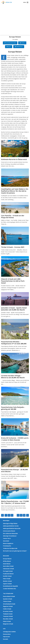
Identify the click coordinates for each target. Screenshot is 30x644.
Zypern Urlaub (7, 583)
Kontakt (5, 639)
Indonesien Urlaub (8, 568)
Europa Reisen (7, 558)
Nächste (27, 515)
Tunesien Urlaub (8, 616)
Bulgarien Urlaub (8, 624)
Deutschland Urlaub (9, 596)
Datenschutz (7, 634)
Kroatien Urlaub (8, 611)
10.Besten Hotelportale (10, 548)
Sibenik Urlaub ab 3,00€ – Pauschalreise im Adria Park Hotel (12, 281)
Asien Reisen (6, 563)
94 (24, 515)
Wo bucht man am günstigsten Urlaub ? (15, 551)
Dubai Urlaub (7, 621)
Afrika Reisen (7, 561)
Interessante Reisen (9, 531)
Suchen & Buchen (11, 43)
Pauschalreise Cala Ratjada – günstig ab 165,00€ (13, 408)
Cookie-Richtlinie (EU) (9, 588)
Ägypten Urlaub (8, 606)
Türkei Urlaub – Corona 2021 (12, 247)
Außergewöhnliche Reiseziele (11, 528)
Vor (2, 515)
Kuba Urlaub (6, 578)
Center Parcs (7, 538)
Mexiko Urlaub (7, 581)
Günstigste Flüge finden (10, 523)
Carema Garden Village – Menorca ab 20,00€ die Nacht (13, 377)
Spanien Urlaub (7, 599)
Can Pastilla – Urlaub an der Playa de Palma (12, 216)
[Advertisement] (15, 20)
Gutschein (6, 541)
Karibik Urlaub (7, 576)
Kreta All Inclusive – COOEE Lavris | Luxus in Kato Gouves (14, 439)
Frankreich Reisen (8, 573)
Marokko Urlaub (8, 619)
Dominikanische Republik (10, 586)
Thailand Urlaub (7, 614)
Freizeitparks (7, 546)
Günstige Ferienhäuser (10, 536)
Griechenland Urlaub (9, 604)
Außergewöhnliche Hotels (11, 526)
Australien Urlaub (8, 566)
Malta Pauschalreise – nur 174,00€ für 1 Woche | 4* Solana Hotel (15, 502)
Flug (9, 46)
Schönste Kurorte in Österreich (14, 159)
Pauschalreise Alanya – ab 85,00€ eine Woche (14, 470)
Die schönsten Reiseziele (10, 533)
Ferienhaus (19, 46)
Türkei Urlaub (7, 601)
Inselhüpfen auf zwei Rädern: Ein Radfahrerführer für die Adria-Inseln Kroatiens (14, 191)
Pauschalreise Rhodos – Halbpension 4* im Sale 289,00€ (13, 343)
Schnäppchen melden (9, 631)
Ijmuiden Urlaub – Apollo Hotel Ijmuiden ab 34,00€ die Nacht (14, 309)
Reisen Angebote (8, 543)
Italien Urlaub (7, 609)
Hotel (23, 43)
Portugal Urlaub (8, 571)
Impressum (6, 636)
